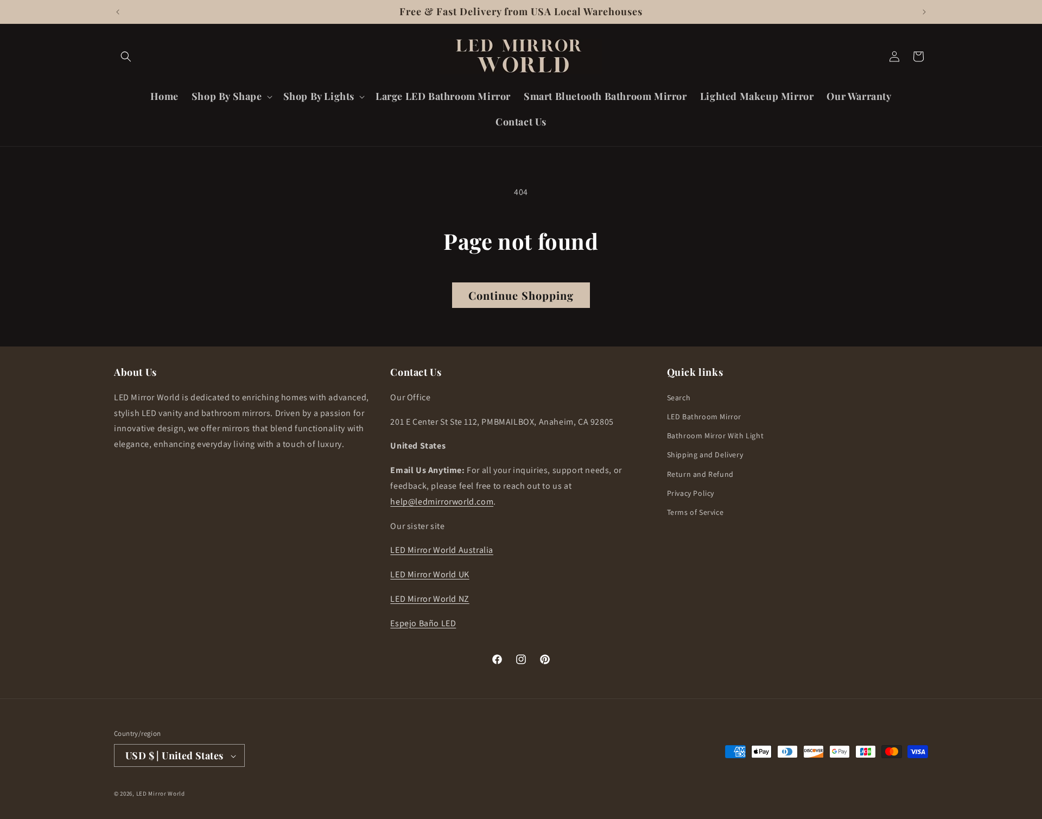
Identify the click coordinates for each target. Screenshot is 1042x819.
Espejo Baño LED (423, 622)
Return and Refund (700, 473)
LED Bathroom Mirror (704, 416)
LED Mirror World (160, 794)
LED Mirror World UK (429, 574)
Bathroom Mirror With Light (715, 435)
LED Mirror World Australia (441, 550)
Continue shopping (521, 295)
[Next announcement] (924, 12)
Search (679, 397)
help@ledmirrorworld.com (441, 501)
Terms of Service (695, 511)
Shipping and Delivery (705, 454)
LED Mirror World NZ (429, 598)
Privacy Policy (690, 492)
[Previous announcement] (118, 12)
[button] (126, 56)
